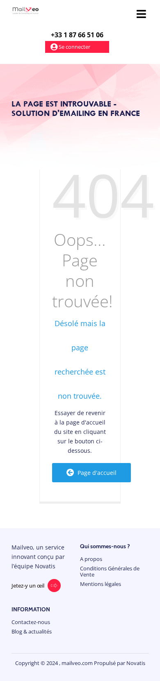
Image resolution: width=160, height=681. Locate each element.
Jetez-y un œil (27, 585)
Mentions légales (100, 584)
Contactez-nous (30, 622)
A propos (91, 559)
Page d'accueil (95, 473)
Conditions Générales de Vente (109, 571)
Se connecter (73, 46)
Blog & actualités (31, 632)
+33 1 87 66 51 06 (77, 34)
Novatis (135, 663)
